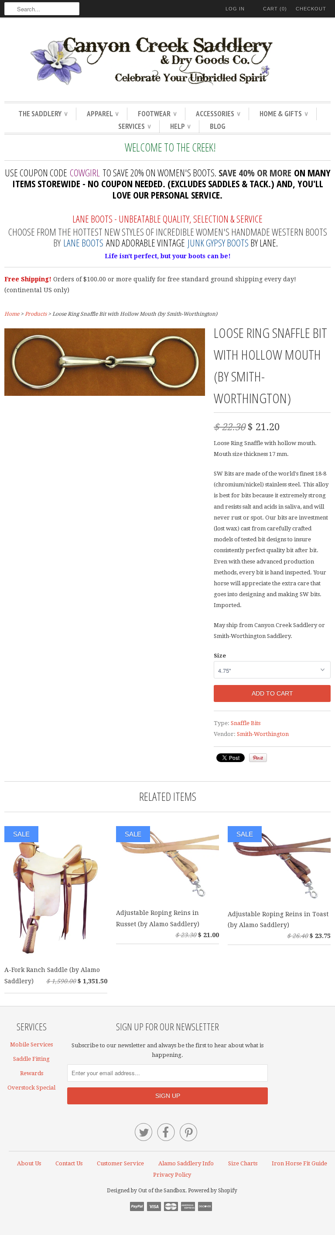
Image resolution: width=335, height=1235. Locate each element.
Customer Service (120, 1163)
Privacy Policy (172, 1174)
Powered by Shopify (212, 1191)
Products (36, 314)
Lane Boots (83, 242)
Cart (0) (275, 8)
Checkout (311, 8)
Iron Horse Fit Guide (299, 1163)
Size (220, 655)
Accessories (218, 113)
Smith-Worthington (263, 734)
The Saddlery (42, 113)
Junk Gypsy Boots (218, 242)
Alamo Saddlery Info (186, 1163)
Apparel (102, 113)
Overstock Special (31, 1087)
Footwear (157, 113)
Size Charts (242, 1163)
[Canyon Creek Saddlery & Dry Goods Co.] (167, 61)
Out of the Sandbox (161, 1191)
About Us (29, 1163)
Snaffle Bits (245, 723)
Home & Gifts (284, 113)
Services (134, 126)
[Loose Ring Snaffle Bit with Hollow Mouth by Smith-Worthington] (104, 393)
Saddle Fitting (31, 1059)
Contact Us (68, 1163)
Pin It (258, 757)
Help (180, 126)
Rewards (31, 1073)
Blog (218, 126)
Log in (235, 8)
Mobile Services (31, 1044)
